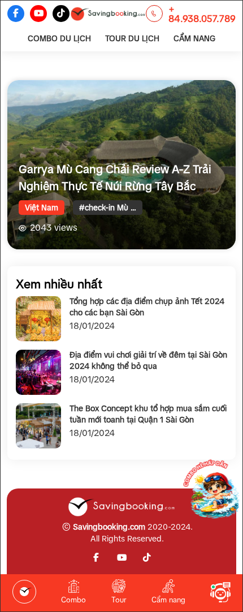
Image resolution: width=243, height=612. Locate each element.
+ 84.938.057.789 (202, 13)
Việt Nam (41, 207)
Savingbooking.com (109, 526)
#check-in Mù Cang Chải (110, 207)
